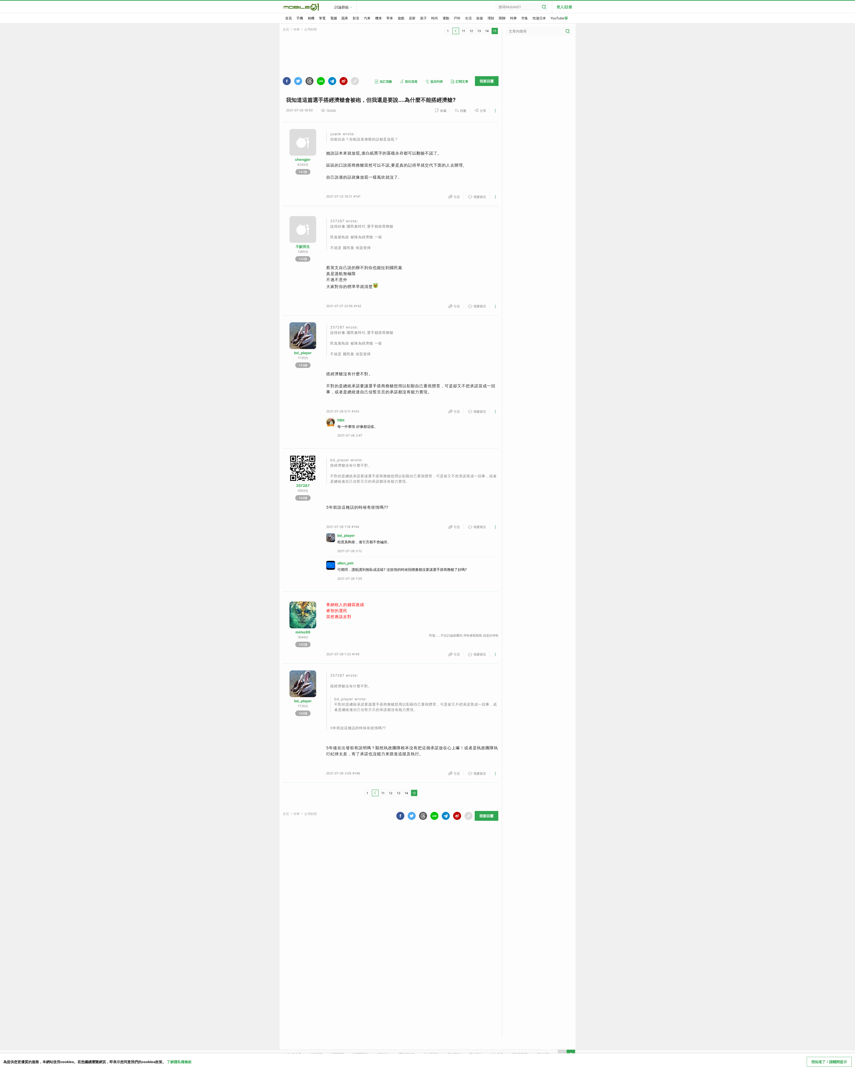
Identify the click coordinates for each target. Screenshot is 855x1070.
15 (495, 31)
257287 (303, 485)
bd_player (303, 353)
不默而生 (303, 246)
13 (479, 31)
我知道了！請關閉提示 (829, 1062)
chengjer (303, 159)
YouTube (557, 18)
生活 (468, 18)
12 (471, 31)
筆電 (322, 18)
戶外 (457, 18)
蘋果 (344, 18)
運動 (446, 18)
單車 (389, 18)
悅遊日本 (539, 18)
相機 (311, 18)
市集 (524, 18)
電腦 (333, 18)
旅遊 (479, 18)
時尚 (434, 18)
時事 (513, 18)
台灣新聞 (310, 29)
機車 (378, 18)
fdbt (340, 420)
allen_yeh (345, 563)
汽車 (367, 18)
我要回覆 (487, 81)
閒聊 (502, 18)
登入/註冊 (564, 7)
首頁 (288, 18)
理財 (491, 18)
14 (487, 31)
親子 (423, 18)
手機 (299, 18)
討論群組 (341, 7)
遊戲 (401, 18)
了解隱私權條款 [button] (179, 1062)
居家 (412, 18)
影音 (356, 18)
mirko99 (302, 632)
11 (463, 31)
